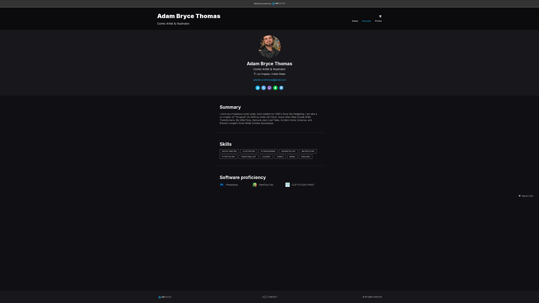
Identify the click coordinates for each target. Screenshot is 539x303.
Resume (366, 21)
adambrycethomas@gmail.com (269, 79)
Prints (378, 21)
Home (355, 21)
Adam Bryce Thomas (189, 15)
